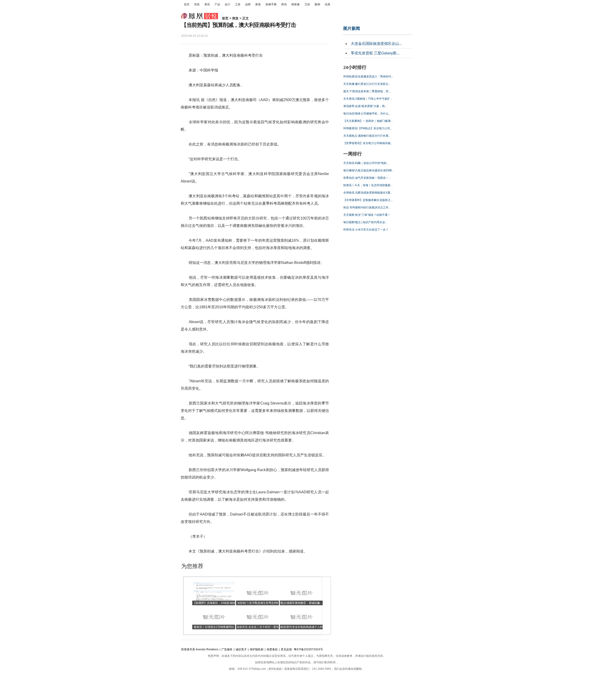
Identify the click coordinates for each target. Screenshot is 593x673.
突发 (197, 4)
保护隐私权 (257, 649)
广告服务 (227, 649)
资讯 (207, 4)
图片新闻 (351, 28)
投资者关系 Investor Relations (199, 649)
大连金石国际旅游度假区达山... (376, 44)
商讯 (284, 4)
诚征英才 (241, 649)
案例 (317, 4)
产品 (217, 4)
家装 (258, 4)
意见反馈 (286, 649)
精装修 (295, 4)
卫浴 (307, 4)
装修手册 (271, 4)
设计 (227, 4)
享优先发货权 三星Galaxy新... (375, 53)
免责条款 (272, 649)
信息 (327, 4)
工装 (237, 4)
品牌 (248, 4)
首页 (186, 4)
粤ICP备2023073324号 (308, 649)
